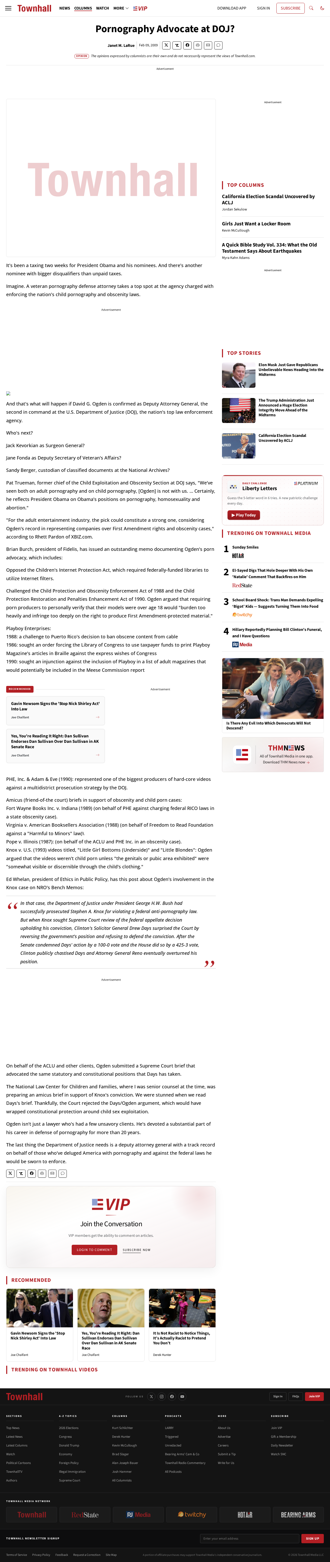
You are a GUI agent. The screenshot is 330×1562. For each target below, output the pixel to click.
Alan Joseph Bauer (125, 1463)
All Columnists (121, 1480)
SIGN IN (263, 8)
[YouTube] (182, 1396)
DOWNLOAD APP (231, 8)
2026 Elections (68, 1428)
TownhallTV (14, 1471)
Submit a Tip (227, 1454)
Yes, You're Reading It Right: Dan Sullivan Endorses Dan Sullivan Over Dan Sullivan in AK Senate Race (110, 1340)
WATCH (102, 8)
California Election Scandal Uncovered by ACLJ (268, 199)
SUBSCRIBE (290, 8)
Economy (65, 1454)
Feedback (61, 1555)
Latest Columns (16, 1445)
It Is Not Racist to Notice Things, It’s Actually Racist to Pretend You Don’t (181, 1338)
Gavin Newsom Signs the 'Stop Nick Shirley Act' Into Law (38, 1335)
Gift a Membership (283, 1436)
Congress (65, 1436)
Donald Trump (69, 1445)
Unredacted (173, 1445)
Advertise (224, 1436)
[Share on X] (166, 45)
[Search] (311, 8)
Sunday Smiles (245, 547)
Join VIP (314, 1396)
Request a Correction (87, 1555)
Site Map (111, 1555)
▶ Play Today (244, 515)
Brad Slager (120, 1454)
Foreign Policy (69, 1463)
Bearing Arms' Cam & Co (182, 1454)
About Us (224, 1428)
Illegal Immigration (72, 1471)
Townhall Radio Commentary (185, 1463)
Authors (11, 1480)
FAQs (295, 1396)
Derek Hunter (162, 1355)
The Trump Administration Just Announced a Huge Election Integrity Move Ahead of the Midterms (286, 408)
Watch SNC (278, 1454)
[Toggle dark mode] (322, 8)
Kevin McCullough (124, 1445)
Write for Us (226, 1463)
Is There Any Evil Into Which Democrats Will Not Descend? (268, 726)
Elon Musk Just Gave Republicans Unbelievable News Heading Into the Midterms (291, 370)
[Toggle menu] (8, 8)
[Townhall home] (24, 1396)
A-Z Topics (68, 1416)
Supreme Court (69, 1480)
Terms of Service (16, 1555)
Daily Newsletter (282, 1445)
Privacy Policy (41, 1555)
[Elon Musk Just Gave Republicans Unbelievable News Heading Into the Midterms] (238, 375)
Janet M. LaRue (121, 45)
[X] (151, 1396)
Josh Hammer (122, 1471)
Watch (10, 1454)
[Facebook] (172, 1396)
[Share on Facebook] (187, 45)
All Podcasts (173, 1471)
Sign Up (312, 1538)
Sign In (278, 1396)
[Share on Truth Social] (177, 45)
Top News (12, 1428)
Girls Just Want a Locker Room (256, 223)
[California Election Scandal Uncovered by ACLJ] (238, 445)
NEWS (64, 8)
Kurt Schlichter (122, 1428)
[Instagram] (162, 1396)
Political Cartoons (18, 1463)
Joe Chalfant (19, 1355)
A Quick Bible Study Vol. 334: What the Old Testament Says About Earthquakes (269, 248)
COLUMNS (83, 8)
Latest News (14, 1436)
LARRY (169, 1428)
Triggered (171, 1436)
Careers (223, 1445)
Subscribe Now (137, 1250)
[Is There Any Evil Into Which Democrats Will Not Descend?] (273, 688)
